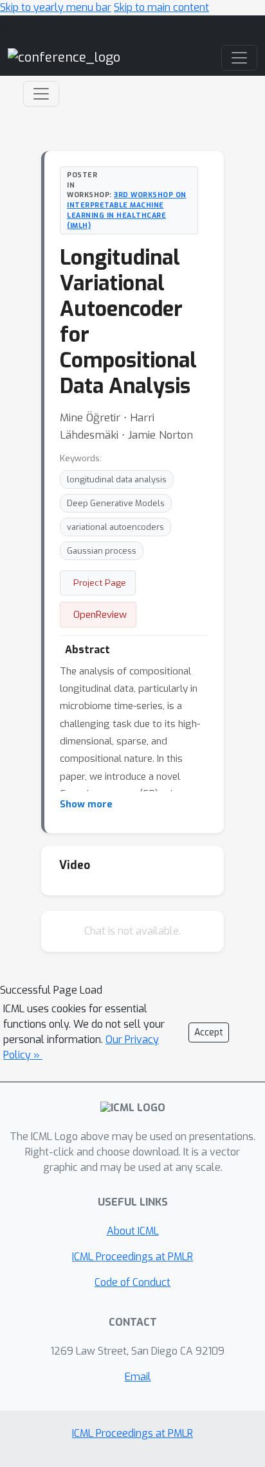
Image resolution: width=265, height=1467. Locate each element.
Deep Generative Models (116, 503)
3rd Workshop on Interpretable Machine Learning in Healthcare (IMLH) (127, 209)
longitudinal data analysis (117, 479)
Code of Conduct (132, 1282)
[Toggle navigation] (41, 94)
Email (138, 1377)
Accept (208, 1032)
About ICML (133, 1231)
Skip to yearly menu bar (55, 7)
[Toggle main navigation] (239, 58)
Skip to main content (161, 7)
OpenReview (100, 614)
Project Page (99, 582)
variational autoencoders (115, 527)
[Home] (64, 57)
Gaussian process (101, 550)
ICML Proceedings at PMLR (132, 1256)
